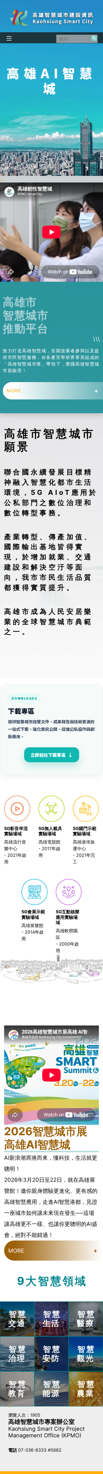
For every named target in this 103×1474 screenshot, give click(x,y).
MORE (14, 390)
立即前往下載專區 (51, 754)
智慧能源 (52, 1388)
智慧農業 (86, 1388)
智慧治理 (17, 1353)
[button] (94, 38)
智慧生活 (52, 1318)
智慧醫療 (86, 1318)
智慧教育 (17, 1388)
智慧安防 (52, 1353)
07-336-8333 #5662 (40, 1450)
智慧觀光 (86, 1353)
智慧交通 (17, 1318)
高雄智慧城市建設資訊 (51, 17)
